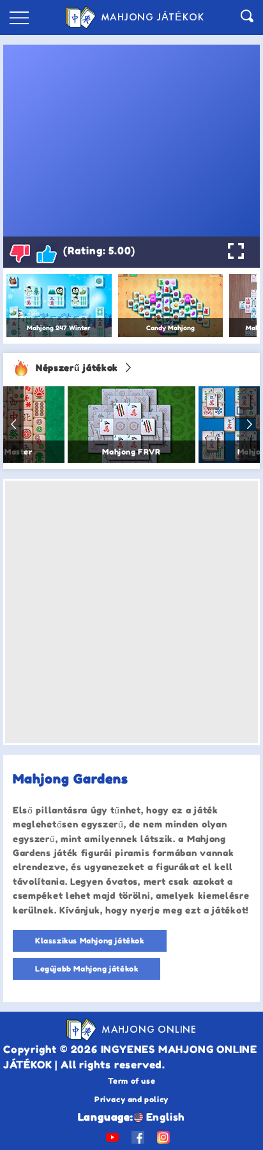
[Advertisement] (131, 612)
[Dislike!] (20, 253)
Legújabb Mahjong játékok (86, 968)
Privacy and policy (131, 1099)
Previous (13, 424)
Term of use (132, 1081)
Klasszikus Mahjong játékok (89, 940)
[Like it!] (46, 253)
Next (249, 424)
